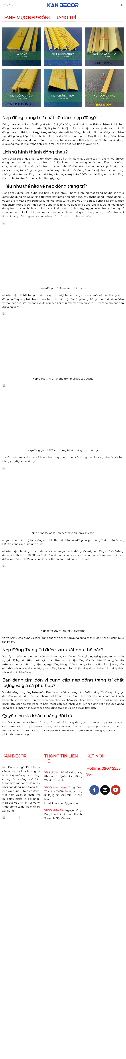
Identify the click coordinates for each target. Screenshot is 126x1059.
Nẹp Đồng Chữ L (43, 378)
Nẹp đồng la (39, 533)
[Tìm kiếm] (122, 5)
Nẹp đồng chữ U (50, 288)
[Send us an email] (105, 790)
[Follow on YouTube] (115, 790)
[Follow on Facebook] (94, 790)
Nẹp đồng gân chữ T (40, 450)
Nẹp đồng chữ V (51, 630)
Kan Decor (9, 767)
